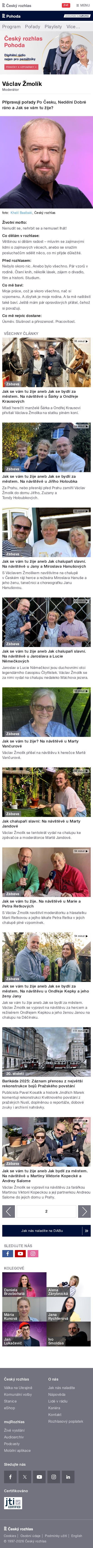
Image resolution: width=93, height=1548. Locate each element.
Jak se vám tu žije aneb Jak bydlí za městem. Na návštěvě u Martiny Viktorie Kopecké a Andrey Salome (45, 1176)
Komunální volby (18, 1394)
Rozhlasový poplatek (65, 1421)
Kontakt (54, 1415)
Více (73, 26)
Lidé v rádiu (58, 1401)
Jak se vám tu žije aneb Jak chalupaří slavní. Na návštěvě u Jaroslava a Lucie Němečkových (44, 656)
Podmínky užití (56, 1536)
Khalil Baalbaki (21, 213)
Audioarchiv (14, 1437)
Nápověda (56, 1394)
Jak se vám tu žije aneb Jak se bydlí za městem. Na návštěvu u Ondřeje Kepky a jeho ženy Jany (45, 991)
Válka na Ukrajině (18, 1388)
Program (11, 26)
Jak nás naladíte (61, 1388)
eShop (9, 1408)
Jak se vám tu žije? (34, 107)
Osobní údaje (31, 1536)
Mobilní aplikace (17, 1450)
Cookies (10, 1536)
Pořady (32, 26)
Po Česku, (47, 102)
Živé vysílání (14, 1430)
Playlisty (53, 26)
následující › (84, 1211)
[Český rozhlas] (16, 5)
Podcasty (12, 1444)
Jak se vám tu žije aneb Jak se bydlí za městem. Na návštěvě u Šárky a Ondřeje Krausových (40, 396)
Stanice (10, 1401)
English (76, 1536)
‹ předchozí (8, 1211)
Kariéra (54, 1408)
